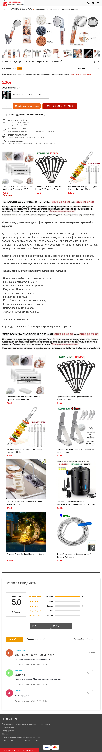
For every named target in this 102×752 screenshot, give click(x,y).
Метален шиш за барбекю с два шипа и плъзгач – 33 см (82, 187)
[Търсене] (93, 3)
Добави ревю (39, 626)
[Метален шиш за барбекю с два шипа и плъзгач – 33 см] (84, 167)
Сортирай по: (79, 639)
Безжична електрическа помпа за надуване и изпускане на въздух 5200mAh (76, 503)
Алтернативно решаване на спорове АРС (21, 740)
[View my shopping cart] (88, 3)
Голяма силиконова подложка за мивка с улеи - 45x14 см (25, 503)
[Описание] (51, 195)
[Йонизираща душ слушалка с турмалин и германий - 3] (26, 53)
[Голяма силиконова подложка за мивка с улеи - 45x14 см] (26, 479)
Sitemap (5, 734)
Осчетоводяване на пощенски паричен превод (22, 737)
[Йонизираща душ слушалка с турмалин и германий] (18, 30)
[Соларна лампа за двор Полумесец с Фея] (26, 532)
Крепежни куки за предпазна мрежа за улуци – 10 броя (48, 187)
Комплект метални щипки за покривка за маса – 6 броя (75, 450)
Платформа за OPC (10, 731)
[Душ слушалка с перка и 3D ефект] (6, 95)
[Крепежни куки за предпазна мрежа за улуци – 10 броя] (51, 167)
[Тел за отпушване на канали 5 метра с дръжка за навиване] (76, 532)
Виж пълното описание (81, 74)
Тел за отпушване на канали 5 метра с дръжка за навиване (74, 555)
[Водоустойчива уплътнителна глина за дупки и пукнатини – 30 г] (18, 167)
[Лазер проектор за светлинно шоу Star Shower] (94, 62)
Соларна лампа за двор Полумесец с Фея (25, 554)
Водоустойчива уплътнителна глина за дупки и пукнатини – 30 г (18, 187)
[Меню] (97, 3)
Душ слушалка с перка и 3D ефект (26, 94)
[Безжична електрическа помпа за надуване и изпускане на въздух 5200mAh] (76, 479)
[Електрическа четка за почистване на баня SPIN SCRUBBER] (98, 62)
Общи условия (8, 727)
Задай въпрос (61, 626)
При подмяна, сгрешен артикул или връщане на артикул (26, 724)
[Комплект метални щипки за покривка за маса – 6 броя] (76, 427)
